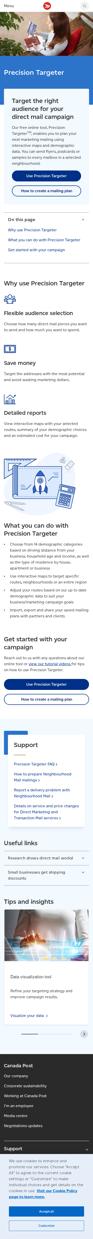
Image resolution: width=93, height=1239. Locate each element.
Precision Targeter (34, 764)
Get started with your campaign (36, 250)
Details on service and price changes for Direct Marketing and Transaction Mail (46, 812)
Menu (9, 5)
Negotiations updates (23, 1125)
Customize (46, 1226)
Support (13, 1149)
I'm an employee (18, 1105)
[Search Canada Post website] (84, 5)
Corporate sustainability (25, 1085)
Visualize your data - (43, 922)
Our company (16, 1076)
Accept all (46, 1211)
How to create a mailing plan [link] (46, 190)
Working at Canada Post (25, 1095)
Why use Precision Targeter (32, 230)
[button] (46, 219)
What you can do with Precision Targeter (44, 240)
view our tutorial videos (50, 663)
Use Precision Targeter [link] (46, 175)
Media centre (16, 1115)
